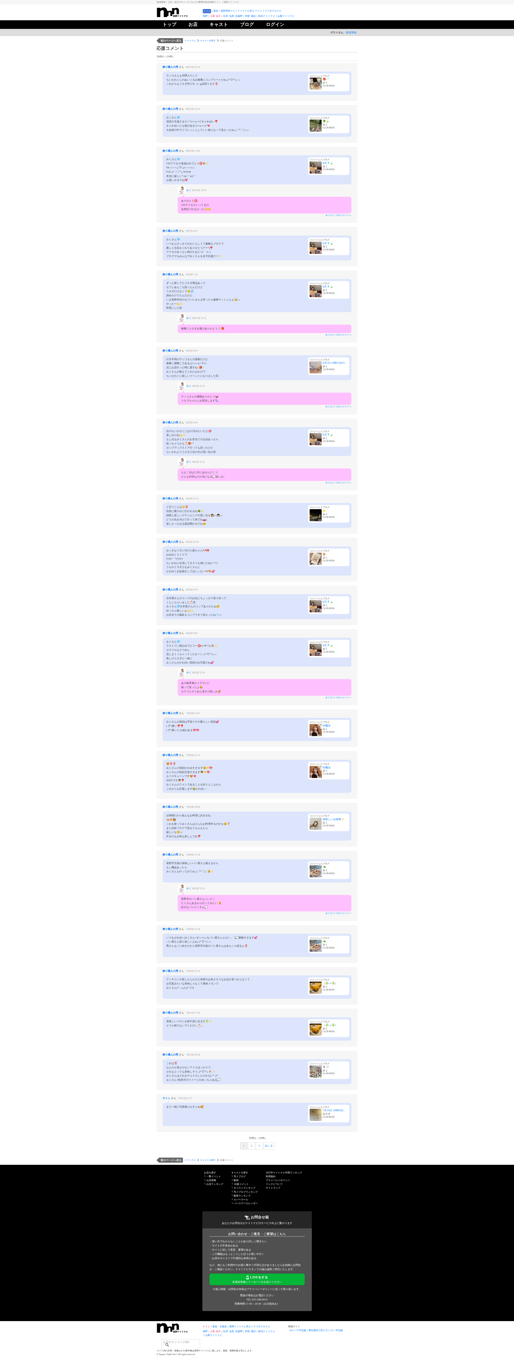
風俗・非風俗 (219, 1326)
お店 (193, 24)
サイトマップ (273, 1187)
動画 (236, 1180)
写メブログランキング (246, 1191)
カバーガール (241, 1199)
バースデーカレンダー (246, 1203)
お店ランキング (214, 1184)
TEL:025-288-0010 (257, 1299)
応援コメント (241, 1184)
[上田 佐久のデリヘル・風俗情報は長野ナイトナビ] (179, 1331)
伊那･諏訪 (250, 16)
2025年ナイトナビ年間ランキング (284, 1172)
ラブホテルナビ (273, 10)
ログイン (275, 24)
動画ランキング (242, 1195)
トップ (169, 24)
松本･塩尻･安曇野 (233, 16)
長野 (205, 16)
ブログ (247, 24)
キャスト (219, 24)
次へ (267, 1145)
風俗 (215, 10)
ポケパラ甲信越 (297, 1330)
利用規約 (270, 1176)
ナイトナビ (190, 40)
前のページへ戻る (171, 40)
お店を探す (210, 1172)
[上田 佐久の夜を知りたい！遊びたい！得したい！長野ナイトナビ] (179, 16)
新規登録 (351, 32)
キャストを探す (208, 40)
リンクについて (274, 1184)
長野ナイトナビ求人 (240, 1326)
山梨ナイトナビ (285, 16)
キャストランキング (244, 1187)
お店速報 (211, 1180)
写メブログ (240, 1176)
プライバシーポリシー (278, 1180)
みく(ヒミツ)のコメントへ (338, 215)
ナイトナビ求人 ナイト (250, 10)
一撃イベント (213, 1176)
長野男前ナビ (228, 10)
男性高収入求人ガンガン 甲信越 (325, 1330)
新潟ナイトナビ (266, 16)
